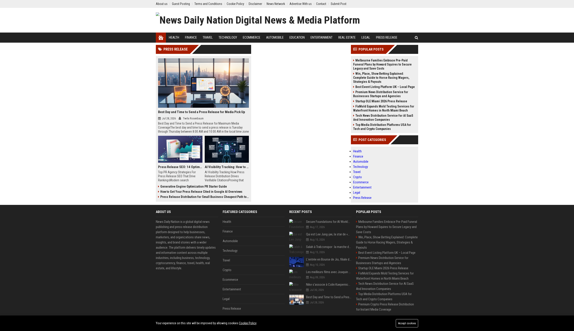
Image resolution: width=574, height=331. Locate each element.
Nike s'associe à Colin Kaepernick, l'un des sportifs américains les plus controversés (329, 285)
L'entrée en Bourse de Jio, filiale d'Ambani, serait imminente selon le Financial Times (329, 259)
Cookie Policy (248, 323)
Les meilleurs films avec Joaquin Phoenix (329, 272)
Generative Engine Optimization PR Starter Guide (193, 186)
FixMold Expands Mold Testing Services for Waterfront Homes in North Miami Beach (383, 108)
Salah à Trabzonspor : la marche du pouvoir (329, 247)
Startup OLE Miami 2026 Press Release (381, 101)
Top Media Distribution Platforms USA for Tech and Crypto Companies (382, 127)
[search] (416, 38)
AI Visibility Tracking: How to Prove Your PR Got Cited (227, 167)
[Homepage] (161, 38)
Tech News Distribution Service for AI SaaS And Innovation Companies (383, 117)
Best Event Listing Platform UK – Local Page (385, 87)
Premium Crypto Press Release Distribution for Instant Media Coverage (385, 306)
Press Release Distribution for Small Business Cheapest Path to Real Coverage (204, 197)
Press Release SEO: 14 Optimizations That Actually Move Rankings (180, 167)
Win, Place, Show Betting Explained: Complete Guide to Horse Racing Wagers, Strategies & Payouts (381, 77)
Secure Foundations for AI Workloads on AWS (329, 222)
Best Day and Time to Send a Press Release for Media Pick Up (201, 112)
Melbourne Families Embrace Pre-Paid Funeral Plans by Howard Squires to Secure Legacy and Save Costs (382, 64)
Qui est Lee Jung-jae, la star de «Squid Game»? (329, 234)
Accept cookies (407, 323)
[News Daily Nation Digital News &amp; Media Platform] (258, 20)
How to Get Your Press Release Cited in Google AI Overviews (201, 191)
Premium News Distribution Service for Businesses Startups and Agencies (380, 94)
